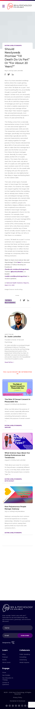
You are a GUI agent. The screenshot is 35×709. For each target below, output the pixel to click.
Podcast (5, 657)
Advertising (23, 659)
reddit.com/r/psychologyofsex (16, 276)
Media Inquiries (24, 662)
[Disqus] (17, 574)
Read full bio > (9, 362)
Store (4, 672)
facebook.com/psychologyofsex (16, 269)
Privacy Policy (17, 697)
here (19, 262)
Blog (3, 654)
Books (4, 659)
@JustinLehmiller (17, 271)
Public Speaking (24, 654)
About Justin (6, 662)
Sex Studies (6, 675)
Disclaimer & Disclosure (17, 701)
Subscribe (25, 635)
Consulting (22, 657)
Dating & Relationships (13, 45)
